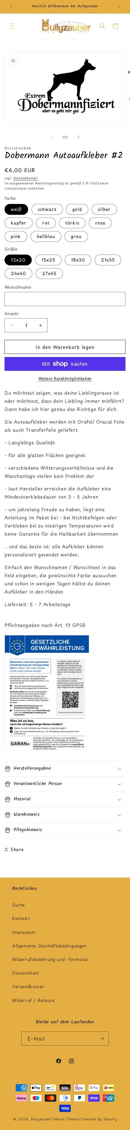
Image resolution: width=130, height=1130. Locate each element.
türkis (72, 223)
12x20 (18, 260)
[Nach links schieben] (51, 136)
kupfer (18, 223)
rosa (100, 223)
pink (16, 236)
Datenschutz (25, 973)
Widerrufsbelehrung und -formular (50, 959)
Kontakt (21, 918)
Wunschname (18, 287)
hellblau (46, 236)
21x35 (108, 260)
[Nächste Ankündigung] (118, 6)
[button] (12, 26)
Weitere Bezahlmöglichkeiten (65, 378)
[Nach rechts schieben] (78, 136)
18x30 (78, 260)
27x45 (49, 273)
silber (104, 209)
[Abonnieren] (102, 1038)
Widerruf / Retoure (33, 1000)
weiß (16, 209)
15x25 (48, 260)
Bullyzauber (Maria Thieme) (55, 1119)
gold (77, 209)
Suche (18, 905)
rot (46, 223)
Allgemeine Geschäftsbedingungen (49, 946)
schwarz (47, 209)
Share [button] (17, 849)
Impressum (23, 932)
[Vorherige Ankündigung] (11, 6)
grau (76, 236)
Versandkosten (25, 178)
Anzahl (11, 313)
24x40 (18, 273)
